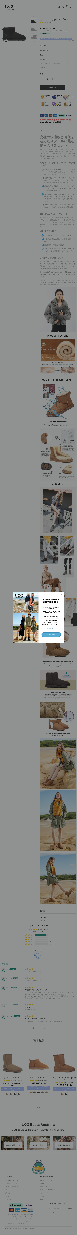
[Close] (61, 594)
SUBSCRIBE (51, 635)
